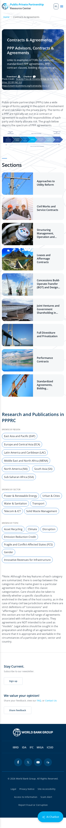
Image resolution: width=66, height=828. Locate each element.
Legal (13, 788)
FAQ (39, 700)
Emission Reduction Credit (20, 537)
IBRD (16, 747)
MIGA (40, 747)
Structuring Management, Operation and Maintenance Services (46, 233)
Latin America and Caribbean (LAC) (25, 452)
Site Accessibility (46, 788)
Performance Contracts (45, 359)
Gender (8, 552)
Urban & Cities (51, 496)
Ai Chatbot (52, 817)
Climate (32, 529)
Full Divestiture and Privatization (47, 334)
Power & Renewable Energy (20, 496)
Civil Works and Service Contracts (47, 208)
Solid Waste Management (41, 511)
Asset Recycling (13, 529)
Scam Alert (46, 796)
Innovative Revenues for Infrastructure (27, 560)
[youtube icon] (38, 762)
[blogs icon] (48, 762)
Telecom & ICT (12, 511)
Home (6, 17)
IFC (31, 747)
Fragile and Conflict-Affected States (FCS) (28, 544)
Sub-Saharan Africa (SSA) (19, 477)
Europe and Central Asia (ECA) (22, 444)
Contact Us (51, 700)
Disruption (48, 529)
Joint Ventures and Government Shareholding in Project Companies (48, 309)
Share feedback (17, 710)
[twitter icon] (28, 762)
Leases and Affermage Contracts (43, 258)
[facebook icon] (18, 762)
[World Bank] (33, 732)
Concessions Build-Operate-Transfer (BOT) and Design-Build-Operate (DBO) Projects (48, 284)
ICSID (50, 747)
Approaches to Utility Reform (46, 182)
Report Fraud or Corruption (33, 804)
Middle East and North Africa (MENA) (26, 460)
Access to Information (25, 796)
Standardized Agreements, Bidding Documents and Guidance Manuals (48, 385)
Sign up (13, 681)
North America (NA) (16, 469)
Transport (38, 503)
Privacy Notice (26, 788)
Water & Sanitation (15, 503)
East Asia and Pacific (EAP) (19, 436)
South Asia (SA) (43, 469)
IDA (24, 747)
